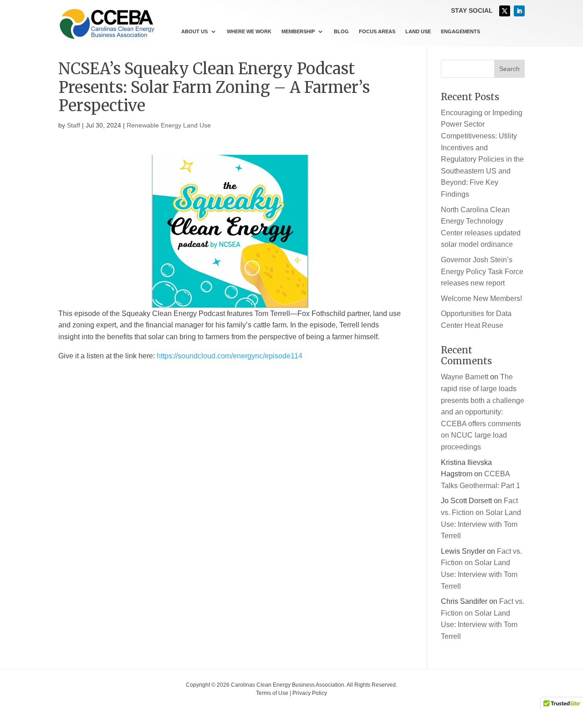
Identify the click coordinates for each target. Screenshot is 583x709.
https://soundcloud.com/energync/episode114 (229, 356)
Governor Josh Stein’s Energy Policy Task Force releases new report (482, 271)
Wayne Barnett (464, 377)
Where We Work (249, 31)
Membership (298, 31)
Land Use (418, 31)
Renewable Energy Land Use (169, 125)
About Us (194, 31)
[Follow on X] (504, 10)
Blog (341, 31)
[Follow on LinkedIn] (519, 10)
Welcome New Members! (481, 298)
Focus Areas (377, 31)
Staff (73, 125)
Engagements (460, 31)
